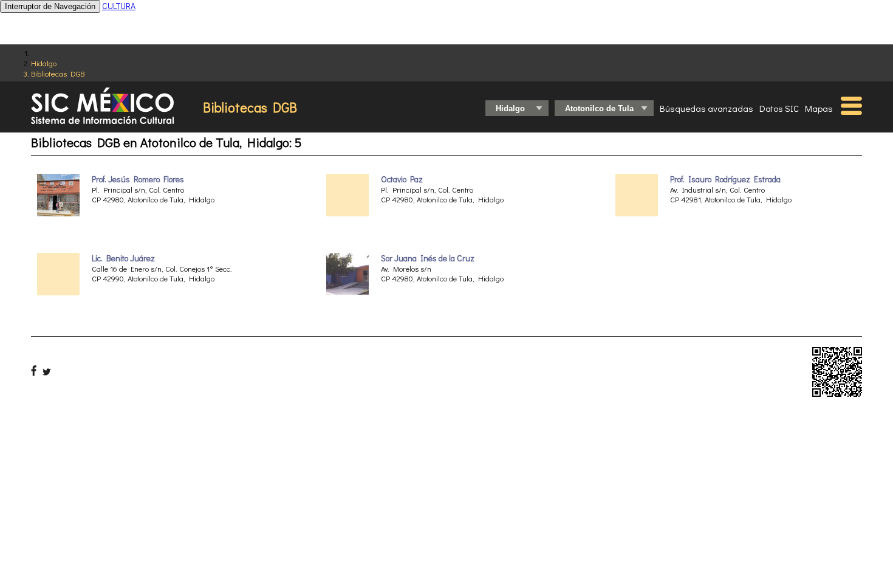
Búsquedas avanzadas (706, 108)
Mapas (819, 108)
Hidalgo (43, 63)
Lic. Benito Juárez (123, 258)
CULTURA (118, 6)
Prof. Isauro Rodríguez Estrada (725, 179)
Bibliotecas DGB (57, 73)
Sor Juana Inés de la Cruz (427, 258)
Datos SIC (779, 108)
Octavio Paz (402, 179)
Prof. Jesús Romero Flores (138, 179)
